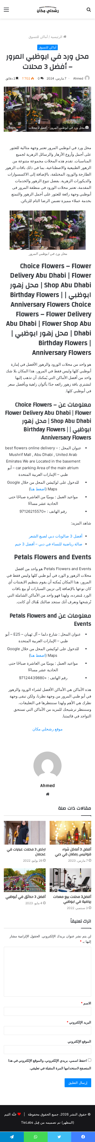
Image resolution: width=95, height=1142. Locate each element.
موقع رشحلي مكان (47, 729)
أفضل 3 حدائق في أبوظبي (26, 897)
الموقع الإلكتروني (79, 1041)
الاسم (86, 1003)
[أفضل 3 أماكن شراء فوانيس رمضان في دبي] (70, 833)
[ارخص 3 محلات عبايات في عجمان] (25, 833)
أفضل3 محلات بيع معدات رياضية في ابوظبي (72, 899)
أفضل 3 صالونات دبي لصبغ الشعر (55, 536)
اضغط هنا (37, 489)
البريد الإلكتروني (79, 1022)
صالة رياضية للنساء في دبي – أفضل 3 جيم (48, 544)
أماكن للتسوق (38, 37)
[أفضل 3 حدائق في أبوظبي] (25, 880)
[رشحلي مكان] (47, 9)
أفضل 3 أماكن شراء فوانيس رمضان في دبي (73, 852)
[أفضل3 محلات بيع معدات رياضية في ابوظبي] (70, 880)
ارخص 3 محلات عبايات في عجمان (26, 852)
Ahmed (78, 78)
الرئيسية (57, 37)
